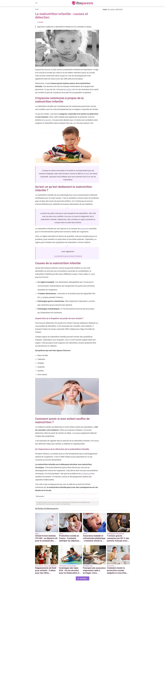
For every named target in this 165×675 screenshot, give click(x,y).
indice (87, 174)
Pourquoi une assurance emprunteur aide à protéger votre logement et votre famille (94, 570)
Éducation (110, 566)
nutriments (84, 229)
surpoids (47, 120)
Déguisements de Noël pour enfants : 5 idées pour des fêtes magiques (45, 570)
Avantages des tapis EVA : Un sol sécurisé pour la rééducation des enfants (70, 570)
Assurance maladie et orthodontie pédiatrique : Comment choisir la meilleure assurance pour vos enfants (94, 538)
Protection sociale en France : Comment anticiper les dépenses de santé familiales (69, 538)
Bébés (37, 533)
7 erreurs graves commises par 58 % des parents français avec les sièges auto (118, 538)
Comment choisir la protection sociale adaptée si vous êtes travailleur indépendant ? (118, 570)
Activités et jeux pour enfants (46, 566)
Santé (37, 9)
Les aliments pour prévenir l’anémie (68, 256)
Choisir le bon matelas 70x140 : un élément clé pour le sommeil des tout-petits (46, 538)
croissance (85, 474)
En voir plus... (82, 578)
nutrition (68, 89)
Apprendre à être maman (115, 533)
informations (88, 566)
